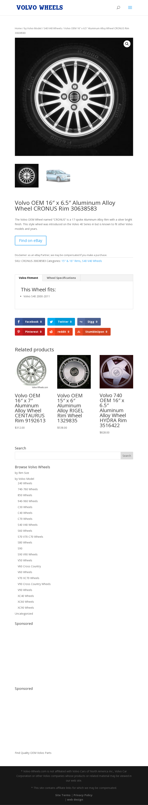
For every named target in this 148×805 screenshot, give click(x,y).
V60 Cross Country (29, 566)
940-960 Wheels (28, 501)
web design (75, 799)
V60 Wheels (25, 572)
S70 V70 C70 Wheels (30, 536)
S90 (20, 548)
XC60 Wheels (26, 601)
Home (18, 28)
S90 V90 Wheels (28, 554)
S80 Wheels (25, 542)
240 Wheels (25, 483)
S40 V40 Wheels (53, 28)
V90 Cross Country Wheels (34, 584)
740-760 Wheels (28, 489)
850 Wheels (25, 495)
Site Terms (63, 795)
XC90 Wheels (26, 607)
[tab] (29, 278)
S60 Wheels (25, 530)
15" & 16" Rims (71, 261)
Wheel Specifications (61, 278)
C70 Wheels (25, 519)
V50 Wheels (25, 560)
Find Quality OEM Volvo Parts (33, 753)
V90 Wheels (25, 590)
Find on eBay (30, 240)
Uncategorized (24, 613)
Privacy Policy (83, 795)
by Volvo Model (32, 28)
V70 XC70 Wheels (28, 578)
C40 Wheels (25, 513)
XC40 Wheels (26, 596)
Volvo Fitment (28, 278)
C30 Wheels (25, 507)
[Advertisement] (74, 654)
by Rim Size (22, 473)
